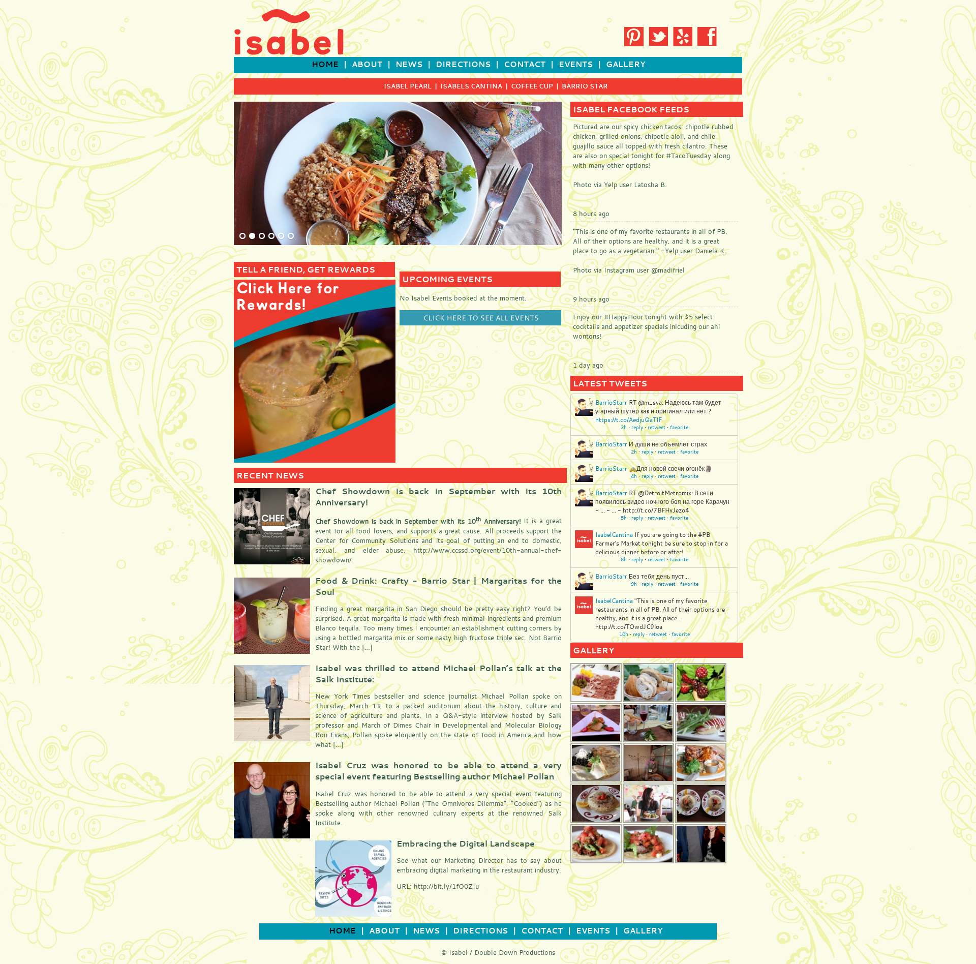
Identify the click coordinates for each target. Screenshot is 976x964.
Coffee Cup (532, 86)
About (367, 64)
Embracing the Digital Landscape (465, 843)
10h (623, 634)
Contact (524, 64)
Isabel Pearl (408, 86)
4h (634, 476)
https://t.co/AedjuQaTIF (628, 419)
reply (637, 427)
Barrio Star (584, 86)
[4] (271, 236)
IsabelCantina (614, 534)
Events (576, 64)
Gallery (625, 64)
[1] (242, 236)
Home (325, 64)
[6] (290, 236)
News (408, 64)
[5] (281, 236)
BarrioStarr (611, 402)
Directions (463, 64)
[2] (252, 236)
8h (624, 559)
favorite (679, 427)
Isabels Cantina (471, 86)
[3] (261, 236)
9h (634, 584)
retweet (656, 427)
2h (624, 427)
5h (624, 518)
